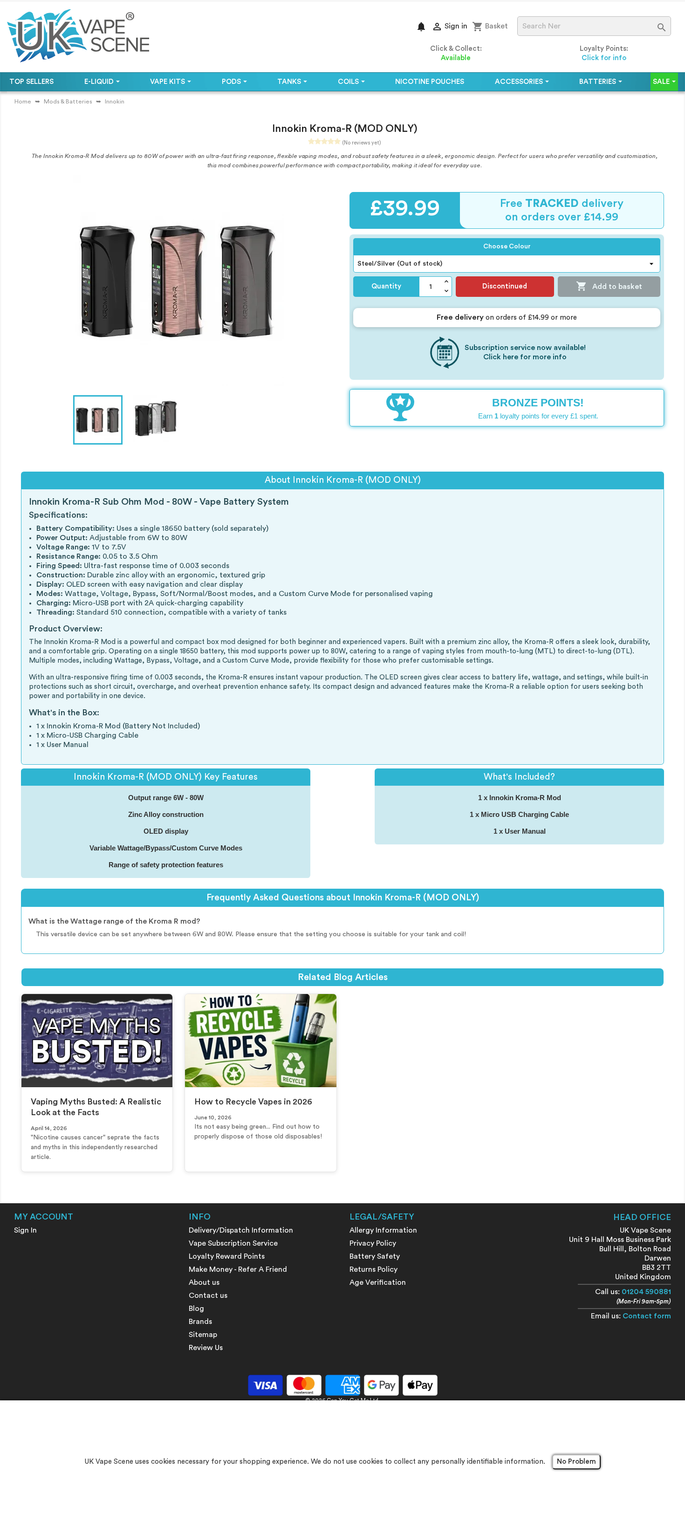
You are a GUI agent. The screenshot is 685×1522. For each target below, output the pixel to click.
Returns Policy (373, 1269)
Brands (200, 1321)
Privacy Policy (372, 1243)
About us (204, 1282)
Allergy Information (383, 1230)
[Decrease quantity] (446, 291)
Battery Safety (374, 1256)
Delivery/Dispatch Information (241, 1230)
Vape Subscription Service (233, 1243)
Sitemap (203, 1334)
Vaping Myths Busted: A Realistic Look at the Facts (96, 1107)
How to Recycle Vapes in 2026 (253, 1101)
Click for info (604, 58)
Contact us (208, 1295)
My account (43, 1217)
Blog (196, 1308)
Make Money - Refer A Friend (238, 1269)
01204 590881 (646, 1292)
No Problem (576, 1461)
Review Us (206, 1347)
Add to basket (609, 286)
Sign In (25, 1230)
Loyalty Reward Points (227, 1256)
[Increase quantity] (446, 281)
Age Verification (377, 1282)
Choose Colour (507, 246)
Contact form (647, 1316)
